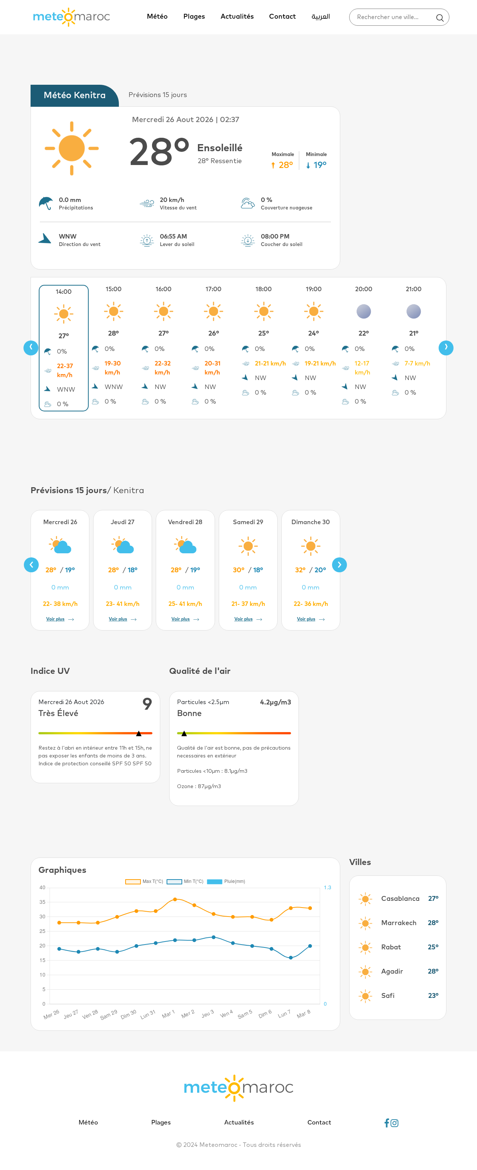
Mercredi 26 (60, 522)
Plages (194, 16)
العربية (321, 17)
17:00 (213, 289)
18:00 (264, 289)
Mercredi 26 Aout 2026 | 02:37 (185, 120)
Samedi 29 (248, 522)
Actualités (237, 16)
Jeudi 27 (123, 522)
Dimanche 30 (310, 522)
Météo (157, 16)
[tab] (77, 96)
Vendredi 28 (185, 522)
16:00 (163, 289)
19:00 (314, 289)
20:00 (363, 289)
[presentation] (30, 347)
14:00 (64, 292)
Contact (282, 16)
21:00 (413, 289)
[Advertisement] (238, 451)
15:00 (113, 289)
